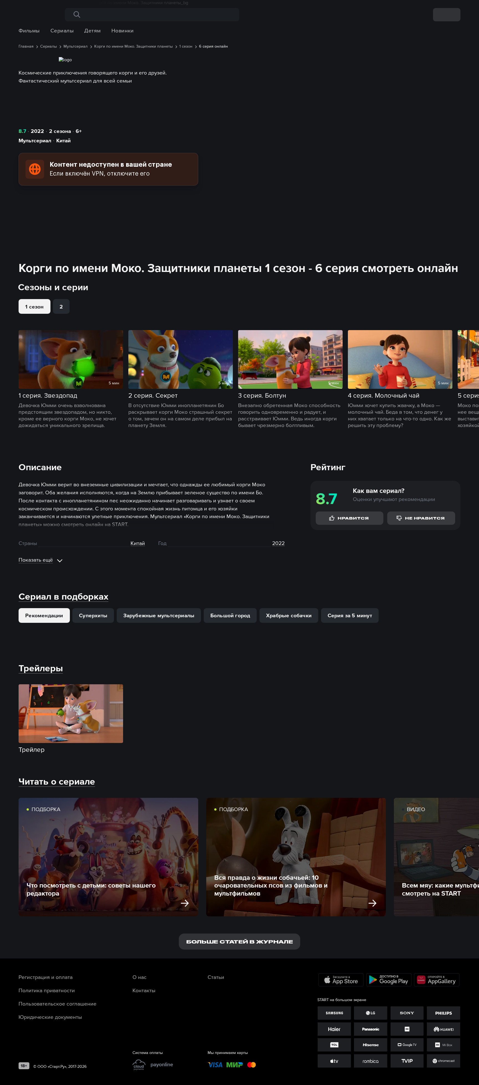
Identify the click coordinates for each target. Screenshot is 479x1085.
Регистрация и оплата (46, 977)
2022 (37, 131)
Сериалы (62, 30)
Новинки (122, 30)
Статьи (216, 977)
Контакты (144, 990)
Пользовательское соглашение (57, 1004)
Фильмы (29, 30)
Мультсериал (35, 140)
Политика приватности (47, 990)
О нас (140, 977)
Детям (92, 30)
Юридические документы (50, 1017)
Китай (63, 140)
